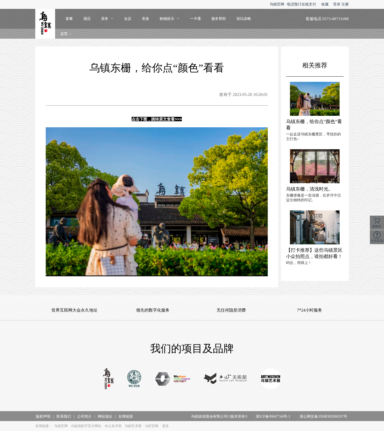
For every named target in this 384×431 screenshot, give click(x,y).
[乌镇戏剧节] (172, 379)
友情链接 (125, 416)
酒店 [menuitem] (87, 19)
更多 (165, 426)
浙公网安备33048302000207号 (323, 416)
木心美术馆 (112, 426)
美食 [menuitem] (145, 19)
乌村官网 (151, 426)
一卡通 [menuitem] (195, 19)
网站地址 (105, 416)
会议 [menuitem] (127, 19)
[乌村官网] (134, 379)
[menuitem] (107, 19)
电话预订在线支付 (301, 4)
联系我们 (63, 416)
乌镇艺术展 (133, 426)
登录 (336, 4)
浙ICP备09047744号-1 (273, 416)
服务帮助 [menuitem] (218, 19)
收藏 (325, 4)
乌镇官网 (277, 4)
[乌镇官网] (108, 379)
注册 (345, 4)
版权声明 (43, 416)
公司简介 (84, 416)
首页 (64, 34)
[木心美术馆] (225, 379)
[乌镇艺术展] (270, 379)
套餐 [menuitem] (69, 19)
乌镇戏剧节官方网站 (86, 426)
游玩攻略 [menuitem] (243, 19)
